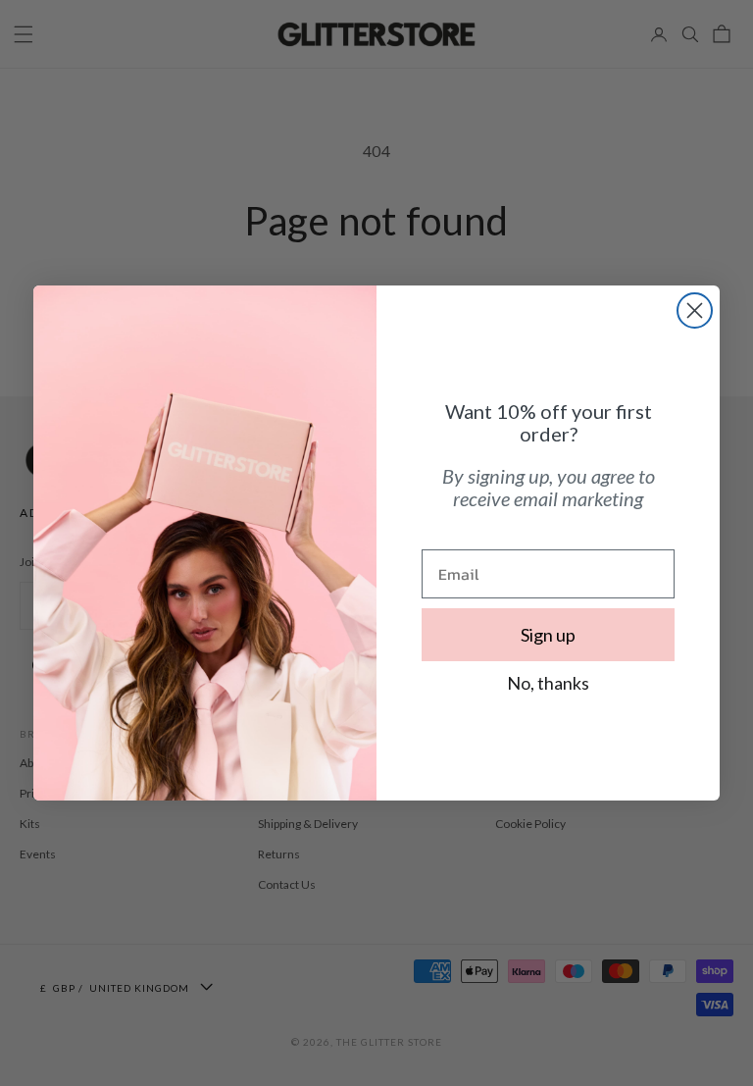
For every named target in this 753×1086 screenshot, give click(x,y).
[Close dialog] (695, 310)
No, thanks (548, 683)
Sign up (548, 635)
